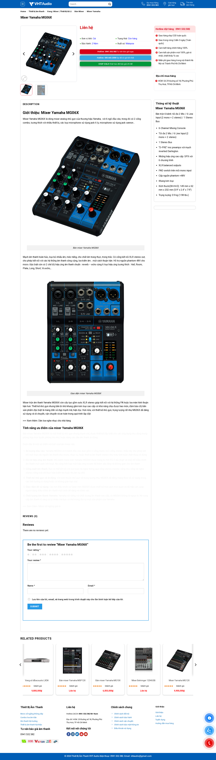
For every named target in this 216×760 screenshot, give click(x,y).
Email (91, 586)
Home (23, 11)
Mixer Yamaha (93, 11)
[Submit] (109, 4)
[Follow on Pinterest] (81, 734)
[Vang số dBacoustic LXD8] (37, 660)
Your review (34, 560)
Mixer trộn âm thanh (33, 402)
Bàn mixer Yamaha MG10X (108, 680)
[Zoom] (24, 78)
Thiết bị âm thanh (36, 11)
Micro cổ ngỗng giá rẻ (49, 506)
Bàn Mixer (79, 11)
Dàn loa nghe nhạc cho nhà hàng (54, 420)
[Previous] (24, 53)
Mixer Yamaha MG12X (179, 680)
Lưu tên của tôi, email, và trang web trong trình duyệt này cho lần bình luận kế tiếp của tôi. (77, 599)
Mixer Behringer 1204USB (143, 680)
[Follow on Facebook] (69, 734)
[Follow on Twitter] (77, 734)
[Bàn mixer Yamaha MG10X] (108, 660)
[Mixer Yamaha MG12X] (179, 660)
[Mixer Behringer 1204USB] (144, 660)
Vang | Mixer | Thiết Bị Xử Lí (59, 11)
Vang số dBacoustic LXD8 (36, 680)
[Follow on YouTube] (86, 734)
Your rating (33, 550)
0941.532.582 (27, 734)
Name (31, 586)
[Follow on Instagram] (73, 734)
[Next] (73, 53)
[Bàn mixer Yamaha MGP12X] (72, 660)
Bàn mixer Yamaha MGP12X (72, 680)
